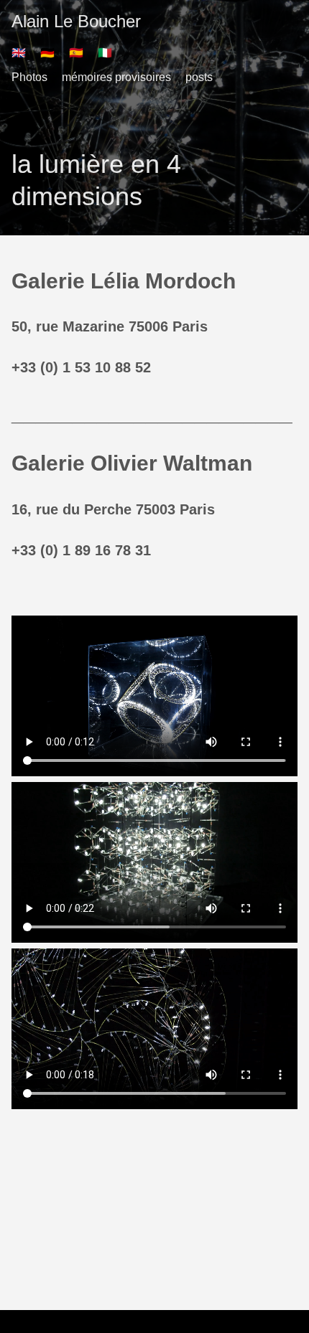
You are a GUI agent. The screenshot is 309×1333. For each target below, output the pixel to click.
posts (199, 77)
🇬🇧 (18, 53)
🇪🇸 (76, 53)
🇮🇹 (105, 53)
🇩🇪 (47, 53)
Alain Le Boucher (76, 21)
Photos (29, 77)
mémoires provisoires (116, 77)
